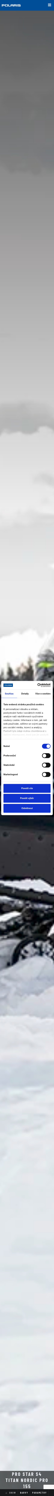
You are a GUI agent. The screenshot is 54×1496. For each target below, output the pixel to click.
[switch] (46, 755)
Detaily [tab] (25, 693)
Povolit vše (27, 788)
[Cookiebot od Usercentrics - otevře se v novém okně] (38, 685)
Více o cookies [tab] (43, 693)
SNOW (12, 1492)
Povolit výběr (27, 798)
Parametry (39, 1492)
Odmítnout (27, 808)
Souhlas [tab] (9, 693)
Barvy (24, 1492)
